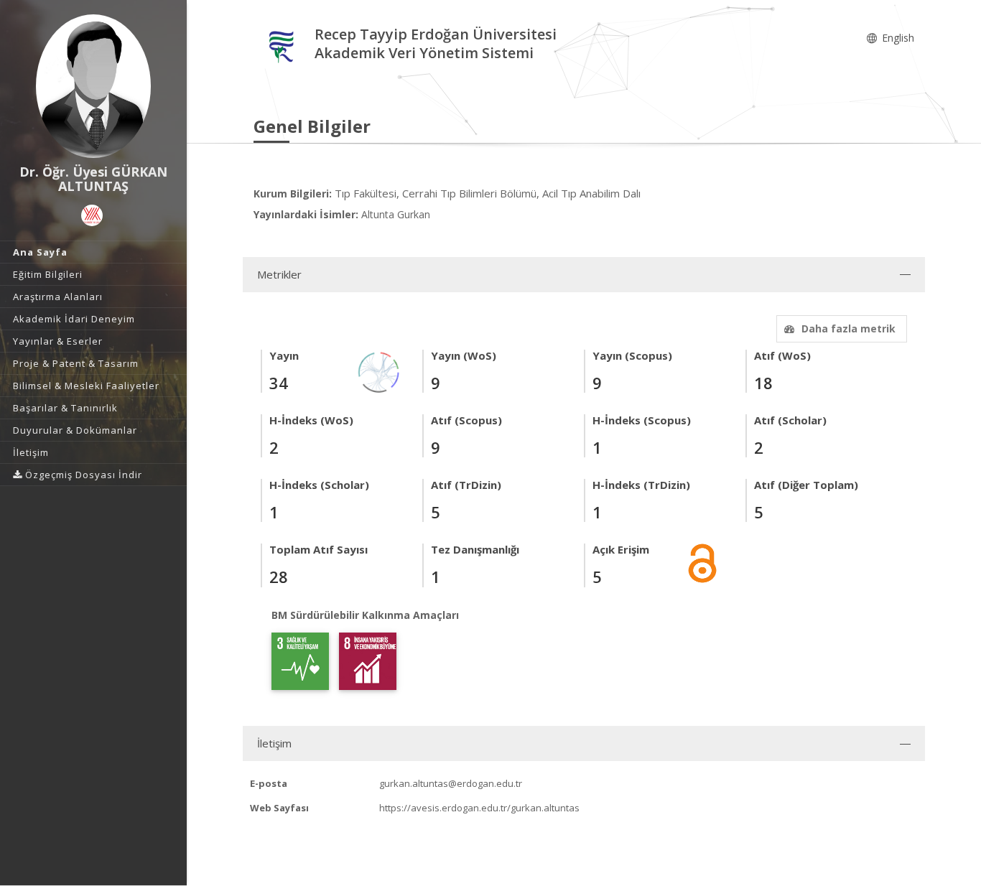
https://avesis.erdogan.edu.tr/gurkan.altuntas (479, 807)
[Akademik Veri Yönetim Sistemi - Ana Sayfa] (284, 45)
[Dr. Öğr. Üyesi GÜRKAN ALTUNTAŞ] (93, 86)
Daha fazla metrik (848, 328)
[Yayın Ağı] (379, 371)
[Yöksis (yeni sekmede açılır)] (92, 215)
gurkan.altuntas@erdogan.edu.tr (450, 783)
